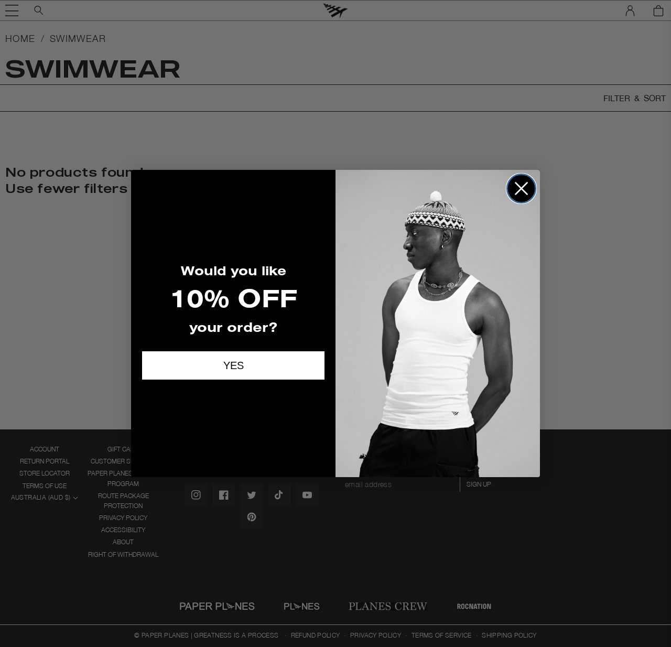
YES (233, 365)
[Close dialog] (521, 188)
